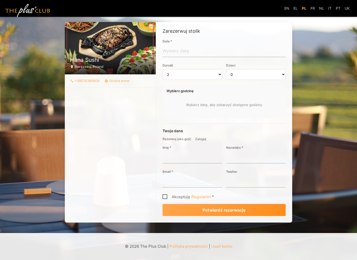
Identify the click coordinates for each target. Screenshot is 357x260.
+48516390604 (85, 81)
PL (304, 8)
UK (347, 8)
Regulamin (201, 196)
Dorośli (168, 65)
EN (286, 8)
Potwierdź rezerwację (224, 210)
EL (295, 8)
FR (312, 8)
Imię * (167, 148)
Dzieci (230, 65)
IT (330, 8)
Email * (168, 172)
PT (338, 8)
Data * (167, 41)
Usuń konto (221, 246)
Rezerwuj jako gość (177, 139)
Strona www (117, 81)
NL (321, 8)
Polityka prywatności (189, 246)
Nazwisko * (234, 148)
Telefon (231, 172)
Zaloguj (200, 139)
